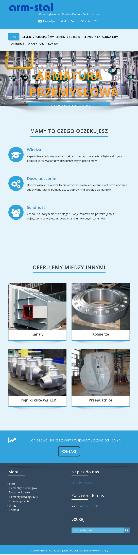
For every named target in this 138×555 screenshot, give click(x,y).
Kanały (37, 334)
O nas (32, 43)
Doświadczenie (41, 178)
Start (14, 36)
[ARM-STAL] (69, 7)
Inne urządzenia (19, 501)
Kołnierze (100, 334)
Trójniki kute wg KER (37, 400)
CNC (41, 43)
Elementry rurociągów (23, 488)
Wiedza (34, 149)
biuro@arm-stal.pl (56, 21)
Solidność (36, 207)
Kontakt (54, 43)
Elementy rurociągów (37, 36)
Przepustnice (100, 400)
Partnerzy (17, 43)
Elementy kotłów (68, 36)
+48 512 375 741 (86, 21)
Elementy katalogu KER (100, 36)
